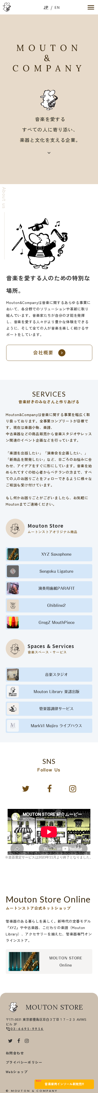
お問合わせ (15, 1053)
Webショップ (17, 1071)
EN (57, 7)
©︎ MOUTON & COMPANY (32, 1091)
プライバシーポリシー (24, 1062)
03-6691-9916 (27, 1029)
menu (91, 7)
